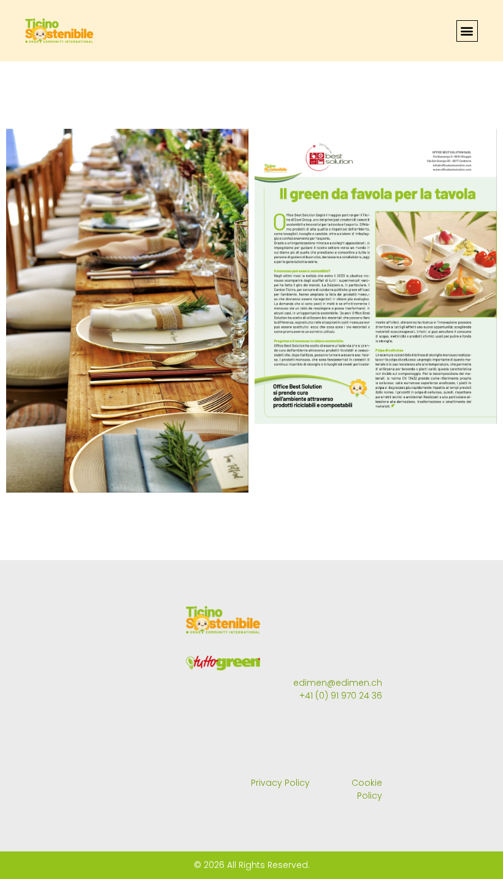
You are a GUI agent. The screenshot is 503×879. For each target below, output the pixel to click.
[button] (467, 31)
